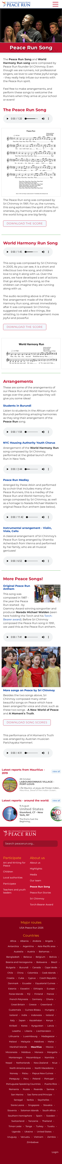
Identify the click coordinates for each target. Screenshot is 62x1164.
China (20, 972)
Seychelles (44, 1099)
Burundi (24, 967)
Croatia (11, 978)
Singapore (34, 1105)
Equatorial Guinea (45, 983)
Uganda (16, 1131)
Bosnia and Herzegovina (19, 962)
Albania (24, 941)
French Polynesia (19, 999)
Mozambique (33, 1057)
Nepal (9, 1062)
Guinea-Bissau (33, 1009)
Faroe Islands (16, 994)
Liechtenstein (44, 1031)
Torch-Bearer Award (41, 904)
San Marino (17, 1094)
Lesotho (16, 1031)
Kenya (49, 1020)
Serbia (30, 1099)
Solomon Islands (30, 1110)
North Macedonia (44, 1068)
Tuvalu (51, 1126)
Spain (39, 1115)
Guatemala (15, 1009)
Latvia (50, 1025)
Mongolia (52, 1052)
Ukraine (28, 1131)
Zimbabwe (33, 1142)
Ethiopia (38, 988)
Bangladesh (13, 956)
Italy (12, 1020)
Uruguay (12, 1137)
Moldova (26, 1052)
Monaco (39, 1052)
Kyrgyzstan (37, 1025)
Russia (26, 1089)
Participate (9, 883)
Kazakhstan (36, 1020)
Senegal (18, 1099)
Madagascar (48, 1036)
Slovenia (12, 1110)
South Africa (49, 1110)
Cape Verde (51, 967)
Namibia (50, 1057)
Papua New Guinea (43, 1073)
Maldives (39, 1041)
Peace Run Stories (40, 892)
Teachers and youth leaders (14, 891)
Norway (14, 1073)
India (24, 1015)
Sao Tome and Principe (40, 1094)
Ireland (50, 1015)
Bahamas (44, 951)
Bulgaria (11, 967)
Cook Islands (49, 972)
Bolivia (53, 956)
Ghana (50, 999)
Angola (49, 941)
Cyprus (32, 978)
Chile (10, 972)
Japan (22, 1020)
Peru (26, 1078)
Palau (25, 1073)
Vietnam (39, 1137)
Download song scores (27, 722)
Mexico (50, 1047)
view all (56, 771)
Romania (14, 1089)
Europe (51, 988)
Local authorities (12, 877)
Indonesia (36, 1015)
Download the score (25, 223)
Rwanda (38, 1089)
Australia (19, 951)
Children (8, 871)
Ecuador (27, 983)
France (51, 994)
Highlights (36, 868)
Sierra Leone (18, 1105)
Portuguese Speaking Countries (23, 1084)
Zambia (51, 1137)
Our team (35, 880)
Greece (33, 1004)
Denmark (13, 983)
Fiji (29, 994)
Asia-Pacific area (47, 946)
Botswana (42, 962)
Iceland (13, 1015)
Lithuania (14, 1036)
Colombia (33, 972)
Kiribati (13, 1025)
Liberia (29, 1031)
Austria (31, 951)
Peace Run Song (40, 886)
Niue (55, 1062)
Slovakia (48, 1105)
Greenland (47, 1004)
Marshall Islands (18, 1047)
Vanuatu (25, 1137)
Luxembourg (30, 1036)
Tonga (29, 1126)
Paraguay (14, 1078)
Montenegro (16, 1057)
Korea (24, 1025)
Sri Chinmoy (37, 898)
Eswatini (25, 988)
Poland (37, 1078)
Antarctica (13, 946)
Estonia (12, 988)
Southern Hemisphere (20, 1115)
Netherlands (23, 1062)
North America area (20, 1068)
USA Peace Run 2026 (31, 927)
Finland (38, 994)
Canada (36, 967)
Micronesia (12, 1052)
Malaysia (26, 1041)
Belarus (27, 956)
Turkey (40, 1126)
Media (33, 874)
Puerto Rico (50, 1084)
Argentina (28, 946)
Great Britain (18, 1004)
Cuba (21, 978)
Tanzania (33, 1121)
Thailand (47, 1121)
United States (44, 1131)
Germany (37, 999)
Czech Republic (48, 978)
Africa (13, 941)
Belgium (41, 956)
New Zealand (41, 1062)
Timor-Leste (15, 1126)
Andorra (37, 941)
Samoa (51, 1089)
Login (55, 1152)
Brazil (54, 962)
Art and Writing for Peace (14, 864)
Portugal (49, 1078)
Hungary (50, 1009)
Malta (51, 1041)
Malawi (13, 1041)
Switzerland (18, 1121)
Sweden (51, 1115)
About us (35, 862)
